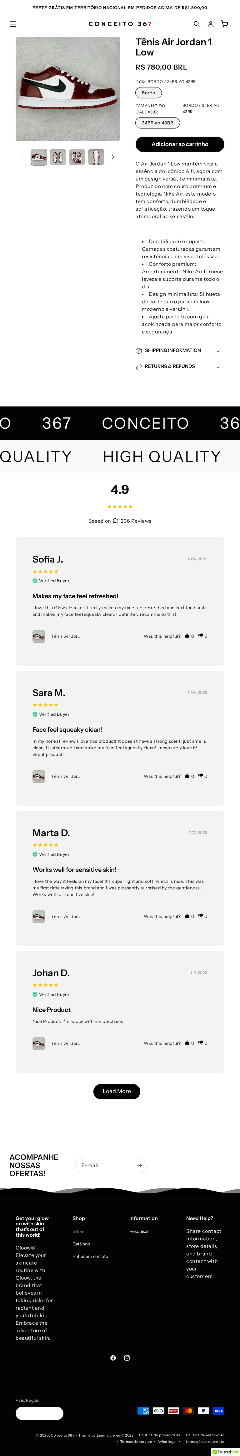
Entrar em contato (90, 1256)
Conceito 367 (62, 1435)
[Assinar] (139, 1165)
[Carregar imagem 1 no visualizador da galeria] (39, 157)
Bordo (148, 93)
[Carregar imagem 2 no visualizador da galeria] (58, 157)
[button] (13, 24)
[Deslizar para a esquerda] (22, 157)
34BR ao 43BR (157, 123)
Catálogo (81, 1244)
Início (77, 1231)
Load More (117, 1091)
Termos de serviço (136, 1441)
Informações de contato (203, 1441)
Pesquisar (139, 1231)
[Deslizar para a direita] (113, 157)
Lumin (108, 1435)
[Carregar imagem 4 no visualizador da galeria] (96, 157)
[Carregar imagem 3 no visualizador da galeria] (77, 157)
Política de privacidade (159, 1435)
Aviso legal (167, 1441)
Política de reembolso (205, 1435)
